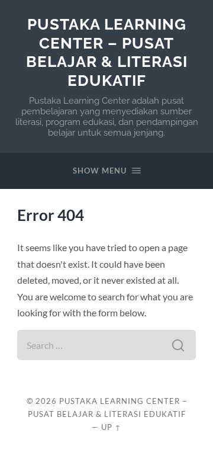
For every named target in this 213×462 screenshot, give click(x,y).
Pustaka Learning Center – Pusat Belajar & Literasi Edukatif (107, 52)
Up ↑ (111, 427)
